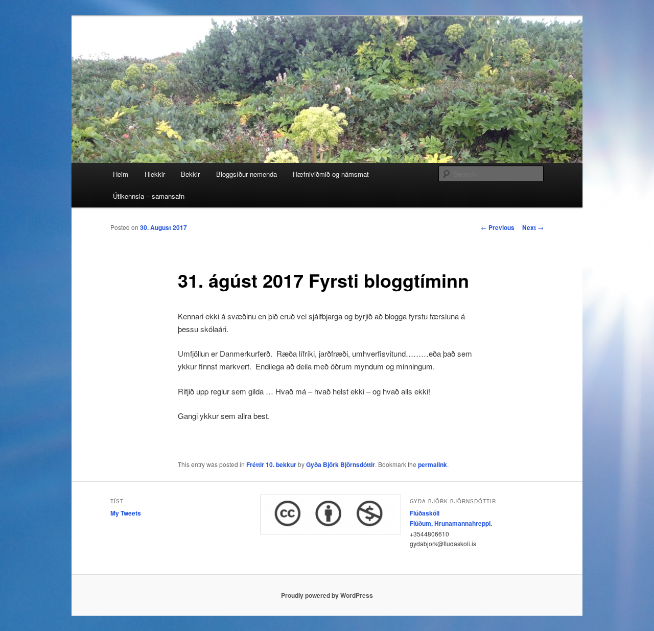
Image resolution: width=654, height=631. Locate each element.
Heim (120, 174)
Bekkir (190, 174)
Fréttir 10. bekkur (271, 464)
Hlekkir (155, 174)
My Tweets (125, 513)
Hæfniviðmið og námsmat (331, 174)
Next (533, 227)
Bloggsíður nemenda (246, 174)
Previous (498, 227)
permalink (432, 464)
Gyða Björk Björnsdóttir (340, 464)
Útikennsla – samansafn (148, 196)
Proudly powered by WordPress (327, 595)
